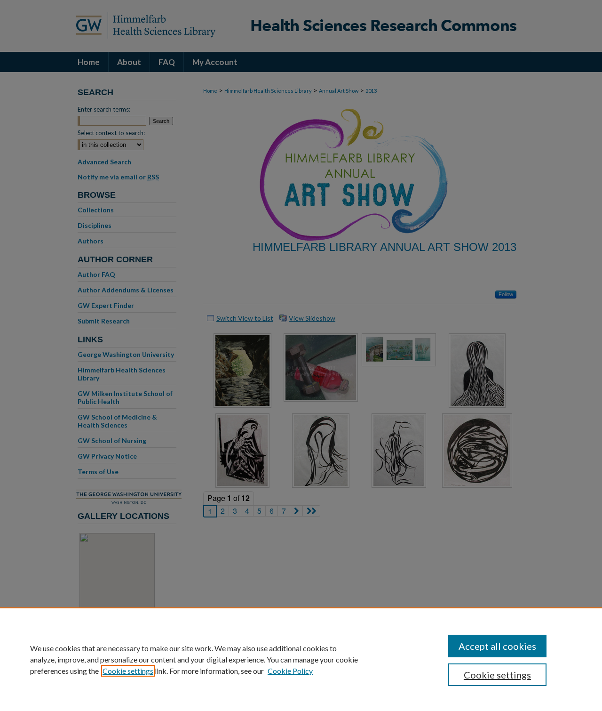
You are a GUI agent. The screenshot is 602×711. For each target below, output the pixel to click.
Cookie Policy (290, 670)
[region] (301, 659)
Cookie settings (128, 670)
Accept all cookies (497, 646)
